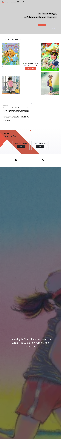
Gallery (51, 1)
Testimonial (45, 1)
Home (35, 1)
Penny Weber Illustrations (16, 2)
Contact (56, 1)
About (40, 1)
